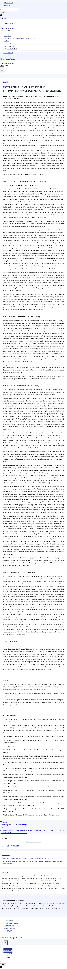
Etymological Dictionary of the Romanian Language (21, 38)
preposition (29, 858)
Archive (6, 958)
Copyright (8, 921)
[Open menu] (2, 69)
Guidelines (9, 926)
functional (6, 858)
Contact (8, 931)
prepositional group (42, 858)
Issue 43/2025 (8, 23)
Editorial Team (11, 923)
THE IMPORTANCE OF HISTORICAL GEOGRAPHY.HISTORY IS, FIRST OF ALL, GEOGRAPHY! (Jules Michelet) (32, 830)
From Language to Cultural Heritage (13, 823)
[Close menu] (0, 946)
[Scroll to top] (2, 943)
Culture (7, 5)
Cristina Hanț (10, 845)
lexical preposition (17, 858)
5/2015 (5, 82)
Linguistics (8, 3)
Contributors (10, 928)
